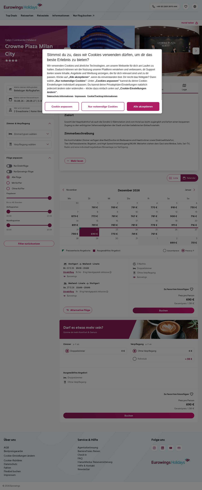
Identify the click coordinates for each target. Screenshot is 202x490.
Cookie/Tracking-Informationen (102, 96)
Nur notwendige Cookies (103, 106)
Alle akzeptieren (143, 106)
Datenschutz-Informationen (60, 96)
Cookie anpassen (61, 106)
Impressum (80, 96)
